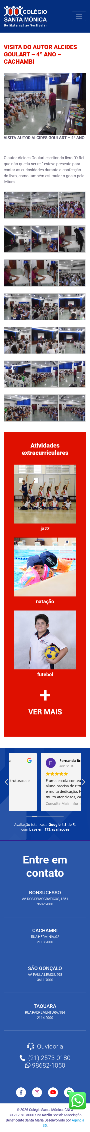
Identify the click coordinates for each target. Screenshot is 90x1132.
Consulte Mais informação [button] (38, 803)
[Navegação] (79, 16)
